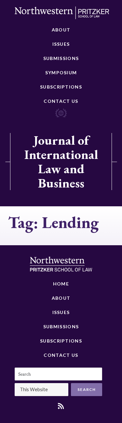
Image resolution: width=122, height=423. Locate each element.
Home (61, 283)
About (61, 29)
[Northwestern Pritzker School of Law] (62, 14)
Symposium (61, 72)
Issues (61, 44)
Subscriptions (61, 87)
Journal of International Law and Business (61, 161)
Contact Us (61, 101)
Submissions (61, 58)
